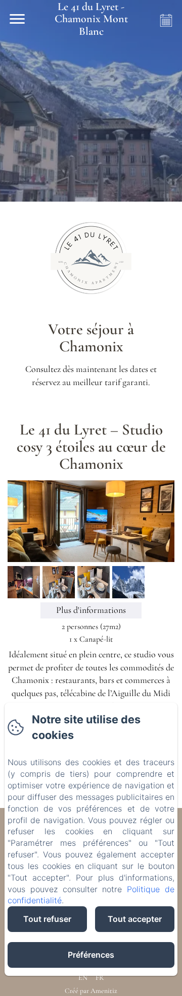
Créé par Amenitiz (91, 990)
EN (82, 977)
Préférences (91, 955)
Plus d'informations (91, 609)
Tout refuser (47, 919)
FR (100, 977)
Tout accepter (135, 919)
